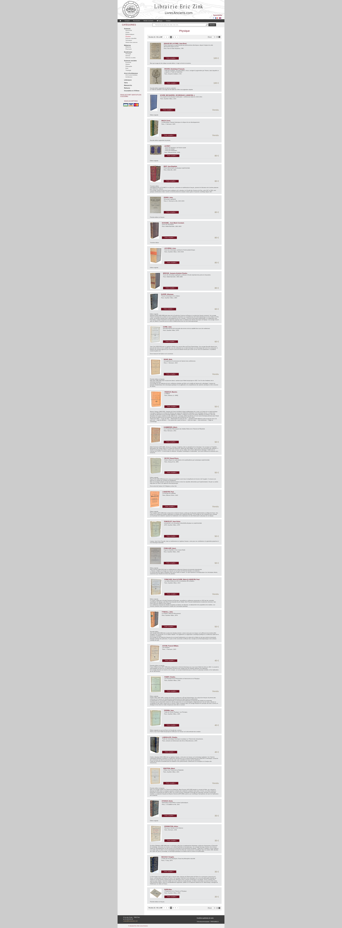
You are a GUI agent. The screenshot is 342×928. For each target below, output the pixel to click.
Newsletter (217, 15)
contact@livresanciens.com (130, 921)
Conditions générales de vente (205, 918)
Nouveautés (136, 20)
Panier (160, 21)
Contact (168, 20)
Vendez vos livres (148, 20)
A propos (127, 20)
